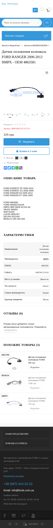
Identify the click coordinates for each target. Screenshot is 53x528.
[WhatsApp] (17, 167)
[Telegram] (13, 167)
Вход (4, 4)
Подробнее (35, 367)
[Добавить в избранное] (46, 73)
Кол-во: (10, 158)
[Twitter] (9, 167)
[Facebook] (5, 167)
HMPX (46, 259)
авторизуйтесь (10, 330)
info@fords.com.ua (23, 490)
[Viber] (21, 167)
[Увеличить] (26, 93)
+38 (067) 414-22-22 (18, 484)
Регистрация (12, 4)
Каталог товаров (14, 35)
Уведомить (28, 142)
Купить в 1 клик (28, 151)
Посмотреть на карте (14, 476)
